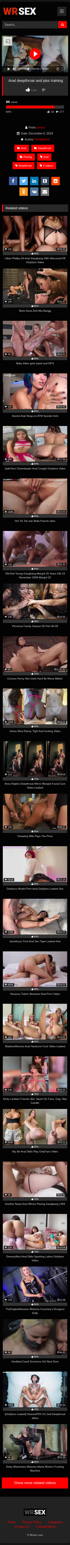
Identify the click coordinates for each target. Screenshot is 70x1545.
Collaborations (45, 1526)
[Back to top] (58, 1534)
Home (12, 1522)
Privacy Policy (31, 1522)
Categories (55, 1522)
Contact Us (22, 1526)
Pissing (28, 156)
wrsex (41, 127)
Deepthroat (42, 139)
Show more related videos (35, 1483)
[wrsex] (29, 11)
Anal (23, 148)
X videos (48, 165)
